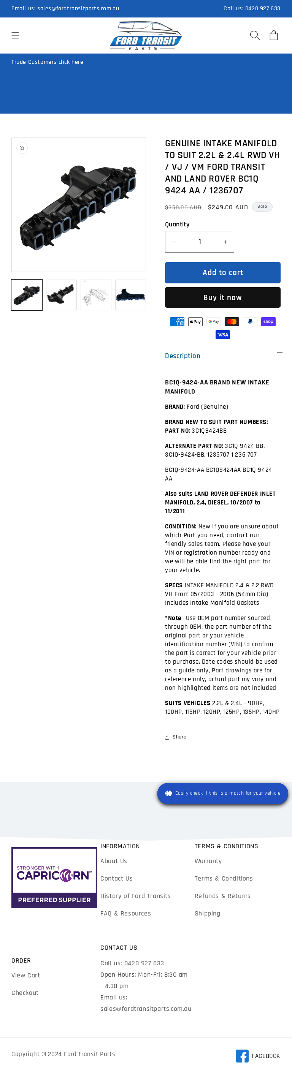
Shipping (208, 913)
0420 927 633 (263, 9)
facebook (257, 1057)
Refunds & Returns (223, 896)
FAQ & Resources (125, 913)
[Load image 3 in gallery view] (96, 295)
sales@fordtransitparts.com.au (78, 9)
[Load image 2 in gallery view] (61, 295)
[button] (15, 35)
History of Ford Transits (135, 896)
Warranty (208, 861)
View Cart (25, 975)
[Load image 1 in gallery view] (26, 295)
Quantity (177, 224)
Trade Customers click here (47, 62)
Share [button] (180, 737)
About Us (113, 861)
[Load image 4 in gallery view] (130, 295)
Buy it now (222, 298)
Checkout (25, 992)
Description (183, 356)
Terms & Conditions (224, 878)
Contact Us (116, 878)
